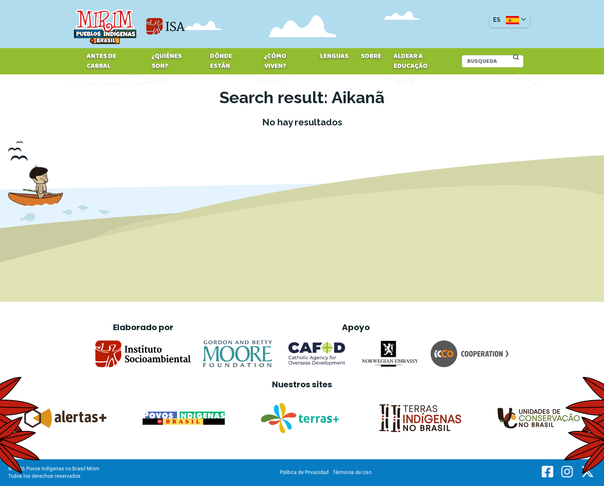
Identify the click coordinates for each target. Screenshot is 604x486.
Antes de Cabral (101, 61)
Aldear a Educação (411, 61)
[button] (509, 20)
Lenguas (334, 56)
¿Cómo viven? (275, 61)
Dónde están (221, 61)
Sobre (371, 56)
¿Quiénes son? (167, 61)
